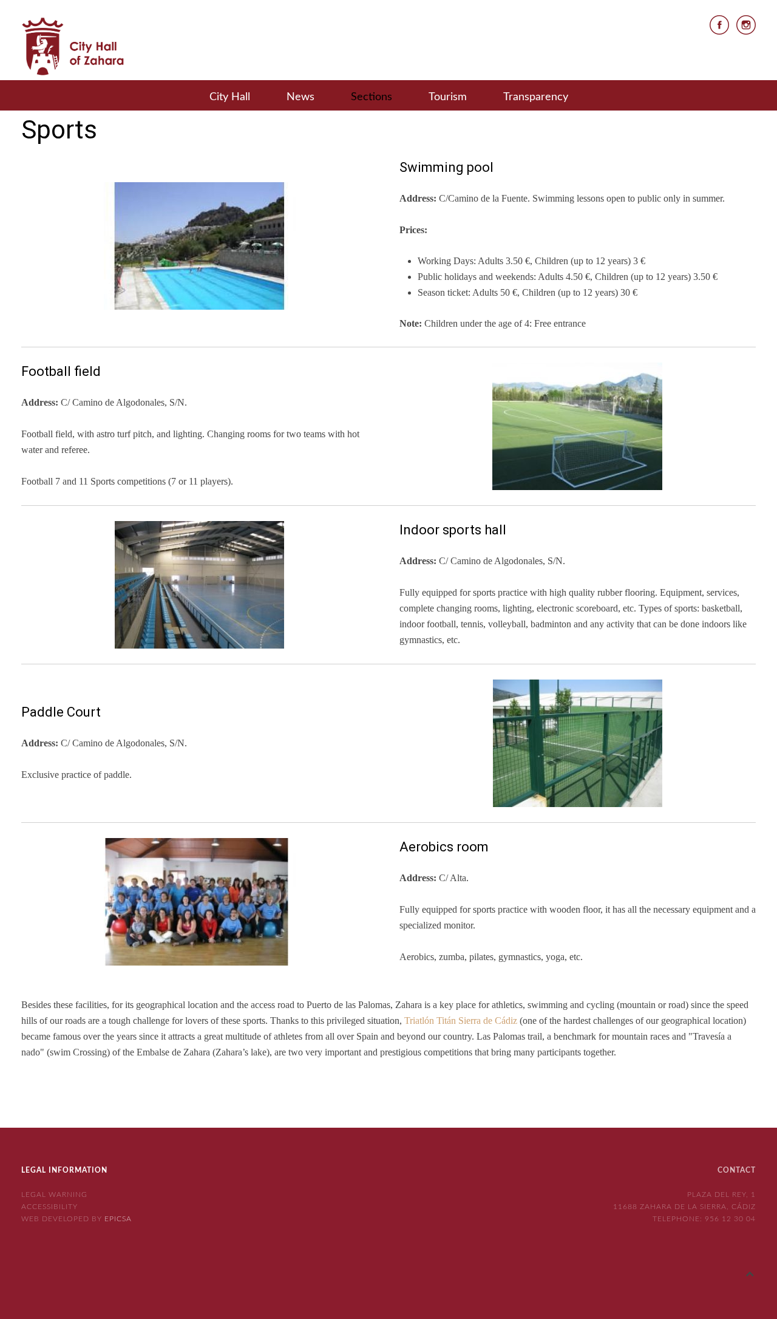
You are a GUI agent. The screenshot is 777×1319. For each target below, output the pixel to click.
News (300, 97)
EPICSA (118, 1218)
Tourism (448, 97)
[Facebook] (719, 24)
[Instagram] (746, 24)
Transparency (535, 97)
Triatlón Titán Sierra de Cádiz (460, 1020)
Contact (737, 1170)
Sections (371, 97)
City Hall (229, 97)
